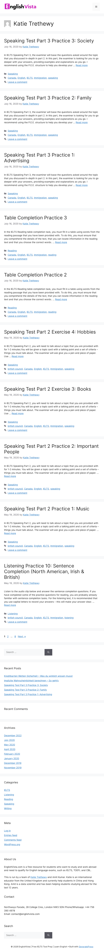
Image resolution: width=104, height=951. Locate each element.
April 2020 (9, 749)
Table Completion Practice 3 (35, 217)
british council (15, 369)
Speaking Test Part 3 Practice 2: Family (47, 98)
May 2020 (9, 744)
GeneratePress (86, 946)
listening (69, 617)
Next (22, 636)
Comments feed (13, 840)
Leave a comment (17, 82)
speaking (53, 78)
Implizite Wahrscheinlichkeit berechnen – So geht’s (31, 680)
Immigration (40, 78)
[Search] (48, 652)
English (21, 78)
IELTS (30, 78)
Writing (8, 808)
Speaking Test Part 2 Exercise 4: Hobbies (50, 332)
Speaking (13, 73)
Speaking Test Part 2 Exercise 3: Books (47, 389)
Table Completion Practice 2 (35, 275)
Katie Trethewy (38, 877)
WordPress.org (12, 844)
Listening (13, 613)
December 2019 (12, 763)
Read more (82, 65)
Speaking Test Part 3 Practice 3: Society (49, 40)
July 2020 (9, 740)
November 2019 (13, 767)
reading (52, 255)
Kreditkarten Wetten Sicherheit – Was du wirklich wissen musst (38, 676)
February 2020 (12, 754)
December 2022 (13, 735)
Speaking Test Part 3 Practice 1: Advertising (28, 694)
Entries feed (10, 835)
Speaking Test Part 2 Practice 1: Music (46, 508)
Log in (7, 830)
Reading (12, 250)
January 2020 (11, 758)
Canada (12, 78)
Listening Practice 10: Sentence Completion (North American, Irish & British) (44, 571)
